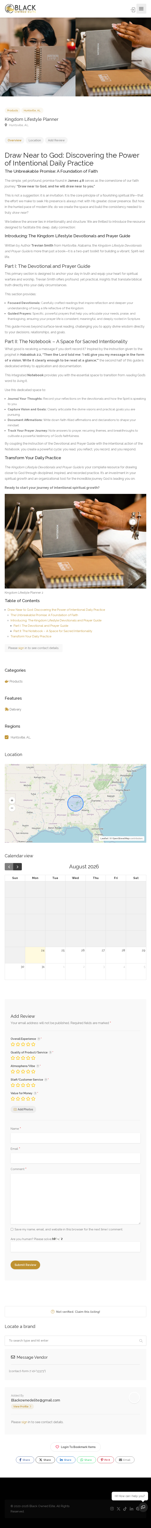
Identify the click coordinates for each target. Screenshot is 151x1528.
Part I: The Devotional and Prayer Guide (41, 626)
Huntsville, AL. (32, 110)
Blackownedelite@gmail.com (35, 1400)
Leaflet (104, 838)
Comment (19, 1169)
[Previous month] (9, 866)
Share (26, 1459)
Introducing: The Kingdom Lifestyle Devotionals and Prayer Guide (56, 620)
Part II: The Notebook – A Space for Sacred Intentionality (53, 631)
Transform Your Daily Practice (31, 636)
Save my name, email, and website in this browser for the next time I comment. (69, 1229)
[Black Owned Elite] (21, 9)
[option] (113, 57)
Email (15, 1149)
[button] (12, 800)
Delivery (15, 709)
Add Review (56, 140)
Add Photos (25, 1109)
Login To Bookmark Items (78, 1447)
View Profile (21, 1406)
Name (16, 1129)
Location (35, 140)
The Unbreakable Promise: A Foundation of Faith (44, 615)
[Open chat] (143, 1507)
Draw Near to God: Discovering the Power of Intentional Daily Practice (56, 610)
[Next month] (17, 866)
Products (12, 110)
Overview (14, 140)
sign (21, 648)
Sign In (133, 9)
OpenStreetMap (121, 838)
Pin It (107, 1459)
